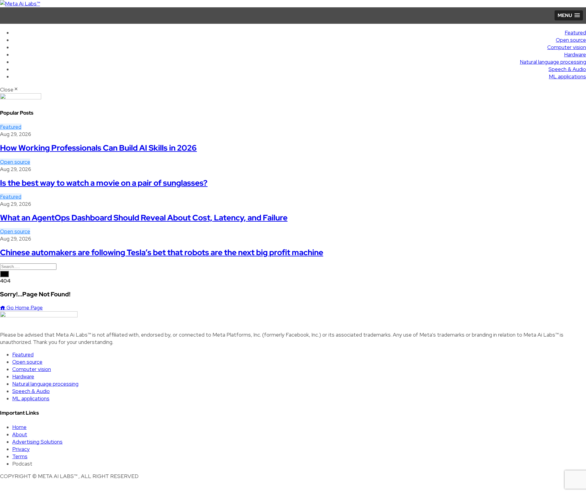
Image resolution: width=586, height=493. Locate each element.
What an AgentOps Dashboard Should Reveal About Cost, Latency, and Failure (144, 218)
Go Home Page (24, 307)
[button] (569, 15)
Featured (575, 32)
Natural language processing (553, 62)
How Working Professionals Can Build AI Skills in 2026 (98, 148)
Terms (19, 456)
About (19, 434)
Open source (571, 40)
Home (19, 427)
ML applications (567, 76)
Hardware (575, 54)
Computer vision (566, 47)
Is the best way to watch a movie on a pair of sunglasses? (104, 183)
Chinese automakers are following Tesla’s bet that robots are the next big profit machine (161, 252)
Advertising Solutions (37, 441)
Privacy (21, 449)
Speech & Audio (567, 69)
